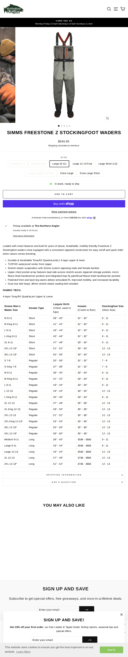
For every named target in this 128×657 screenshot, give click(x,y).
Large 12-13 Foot (82, 163)
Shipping (52, 145)
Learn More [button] (23, 651)
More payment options (64, 211)
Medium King (38, 163)
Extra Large (67, 173)
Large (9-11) (59, 163)
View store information (23, 236)
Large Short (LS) (108, 163)
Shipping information (64, 475)
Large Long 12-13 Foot (41, 173)
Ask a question (64, 482)
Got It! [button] (111, 650)
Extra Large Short (90, 173)
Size (64, 157)
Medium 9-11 (17, 163)
